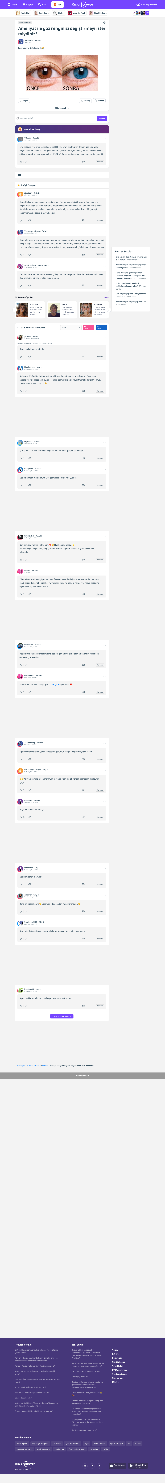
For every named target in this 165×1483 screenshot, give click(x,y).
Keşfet (29, 4)
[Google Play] (139, 1466)
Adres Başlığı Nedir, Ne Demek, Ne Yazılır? (31, 1387)
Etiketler (115, 1382)
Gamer (138, 1444)
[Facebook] (92, 1466)
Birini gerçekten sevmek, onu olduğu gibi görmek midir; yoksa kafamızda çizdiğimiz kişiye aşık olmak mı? (87, 1384)
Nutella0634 (29, 367)
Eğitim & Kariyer (116, 1444)
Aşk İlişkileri (25, 13)
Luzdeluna (28, 645)
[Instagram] (99, 1466)
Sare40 (27, 570)
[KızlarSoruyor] (25, 1466)
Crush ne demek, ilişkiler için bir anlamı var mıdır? (34, 1411)
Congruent (28, 469)
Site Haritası (117, 1378)
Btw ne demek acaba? (23, 1398)
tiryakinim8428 (30, 922)
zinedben (28, 193)
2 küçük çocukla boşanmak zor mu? (86, 1371)
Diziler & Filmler (99, 1444)
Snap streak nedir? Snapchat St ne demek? (32, 1393)
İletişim (115, 1354)
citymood (28, 441)
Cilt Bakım (57, 1444)
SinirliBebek (29, 536)
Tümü (106, 297)
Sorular (45, 1065)
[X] (85, 1466)
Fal (129, 1444)
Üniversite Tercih (79, 13)
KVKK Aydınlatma (119, 1370)
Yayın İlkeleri (117, 1366)
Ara (44, 4)
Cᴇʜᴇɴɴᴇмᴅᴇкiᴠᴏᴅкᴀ (32, 231)
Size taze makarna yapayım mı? (84, 1430)
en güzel (56, 684)
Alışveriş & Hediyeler (40, 1444)
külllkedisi (28, 868)
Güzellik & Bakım (100, 13)
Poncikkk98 (29, 989)
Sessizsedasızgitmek (33, 265)
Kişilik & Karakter (43, 1449)
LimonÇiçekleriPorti (32, 770)
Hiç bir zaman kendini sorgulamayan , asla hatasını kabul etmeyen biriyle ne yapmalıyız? (86, 1411)
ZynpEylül (29, 40)
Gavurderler (29, 675)
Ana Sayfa (21, 1065)
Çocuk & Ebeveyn (73, 1444)
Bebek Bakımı (44, 13)
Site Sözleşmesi (119, 1362)
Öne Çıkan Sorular (119, 1374)
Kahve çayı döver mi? (80, 1377)
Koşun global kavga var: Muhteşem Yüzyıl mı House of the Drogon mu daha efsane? (87, 1422)
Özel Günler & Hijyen (77, 1449)
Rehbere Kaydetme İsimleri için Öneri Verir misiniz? (35, 1366)
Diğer (86, 1444)
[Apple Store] (118, 1466)
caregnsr (28, 895)
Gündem (61, 13)
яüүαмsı (27, 336)
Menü (15, 4)
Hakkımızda (117, 1358)
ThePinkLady (29, 743)
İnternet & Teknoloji (24, 1449)
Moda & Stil (59, 1449)
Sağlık (105, 1449)
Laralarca (28, 800)
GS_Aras (27, 138)
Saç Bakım (94, 1449)
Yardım (115, 1350)
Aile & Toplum (22, 1444)
